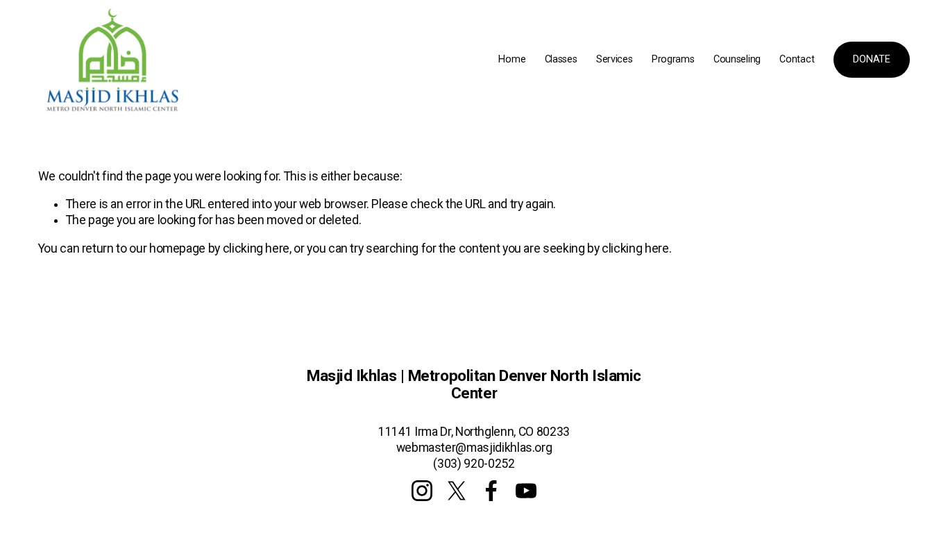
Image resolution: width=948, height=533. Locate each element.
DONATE (871, 59)
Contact (796, 59)
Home (511, 59)
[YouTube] (526, 491)
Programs (673, 59)
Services (614, 59)
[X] (457, 491)
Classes (561, 59)
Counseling (737, 59)
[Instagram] (422, 491)
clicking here (256, 248)
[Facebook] (491, 491)
